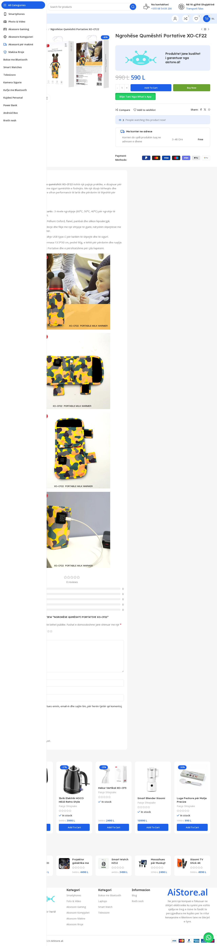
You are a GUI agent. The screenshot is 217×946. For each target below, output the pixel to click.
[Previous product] (201, 29)
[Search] (133, 7)
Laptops (102, 901)
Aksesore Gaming (76, 906)
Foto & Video (73, 901)
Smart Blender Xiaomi (151, 798)
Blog (134, 895)
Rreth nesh (138, 901)
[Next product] (208, 29)
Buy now (191, 87)
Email (24, 691)
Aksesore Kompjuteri (78, 912)
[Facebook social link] (201, 109)
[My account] (175, 18)
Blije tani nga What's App (135, 96)
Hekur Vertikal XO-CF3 (112, 787)
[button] (162, 96)
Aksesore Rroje (74, 924)
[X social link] (205, 109)
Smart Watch (105, 906)
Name (24, 677)
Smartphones (73, 895)
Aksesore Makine (75, 918)
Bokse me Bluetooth (109, 895)
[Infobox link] (187, 905)
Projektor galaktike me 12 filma (80, 863)
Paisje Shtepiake (68, 806)
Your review (28, 637)
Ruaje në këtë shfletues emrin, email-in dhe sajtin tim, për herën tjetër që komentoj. (73, 706)
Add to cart (150, 87)
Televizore (104, 912)
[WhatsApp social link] (209, 109)
